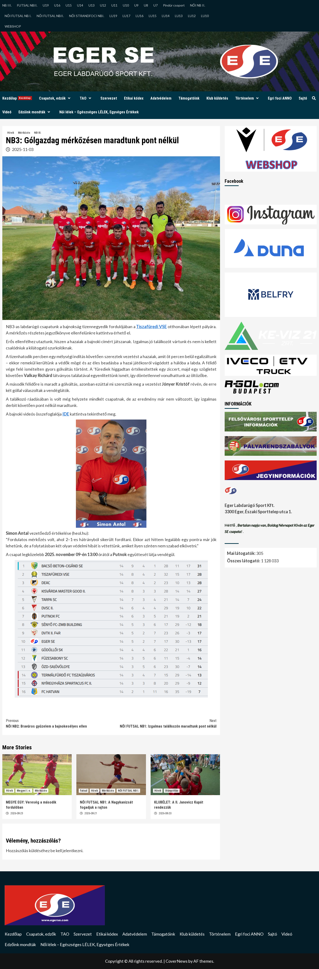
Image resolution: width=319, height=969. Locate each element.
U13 (92, 5)
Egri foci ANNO (280, 98)
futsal (83, 790)
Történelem (244, 98)
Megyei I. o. (24, 790)
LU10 (205, 16)
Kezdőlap (16, 98)
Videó (6, 112)
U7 (155, 5)
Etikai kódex (133, 98)
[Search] (314, 98)
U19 (46, 5)
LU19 (113, 16)
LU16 (139, 16)
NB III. (7, 5)
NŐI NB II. (197, 5)
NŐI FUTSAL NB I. (18, 16)
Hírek (10, 132)
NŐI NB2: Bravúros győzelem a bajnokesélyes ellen (46, 723)
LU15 (152, 16)
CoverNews (177, 961)
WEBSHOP (13, 26)
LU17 (126, 16)
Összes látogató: (244, 560)
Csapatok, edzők (52, 98)
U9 (136, 5)
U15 (69, 5)
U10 (126, 5)
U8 (146, 5)
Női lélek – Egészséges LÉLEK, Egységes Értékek (99, 112)
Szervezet (108, 98)
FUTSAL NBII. (27, 5)
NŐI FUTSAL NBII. (50, 16)
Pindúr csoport (174, 5)
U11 (114, 5)
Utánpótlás (171, 790)
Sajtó (303, 98)
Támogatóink (188, 98)
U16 (57, 5)
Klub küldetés (217, 98)
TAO (83, 98)
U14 (80, 5)
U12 (103, 5)
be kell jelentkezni (66, 850)
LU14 (166, 16)
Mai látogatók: (241, 553)
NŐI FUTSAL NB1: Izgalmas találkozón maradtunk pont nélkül (168, 723)
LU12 (192, 16)
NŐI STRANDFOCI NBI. (86, 16)
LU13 (179, 16)
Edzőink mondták (31, 112)
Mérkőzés (24, 132)
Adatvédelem (160, 98)
